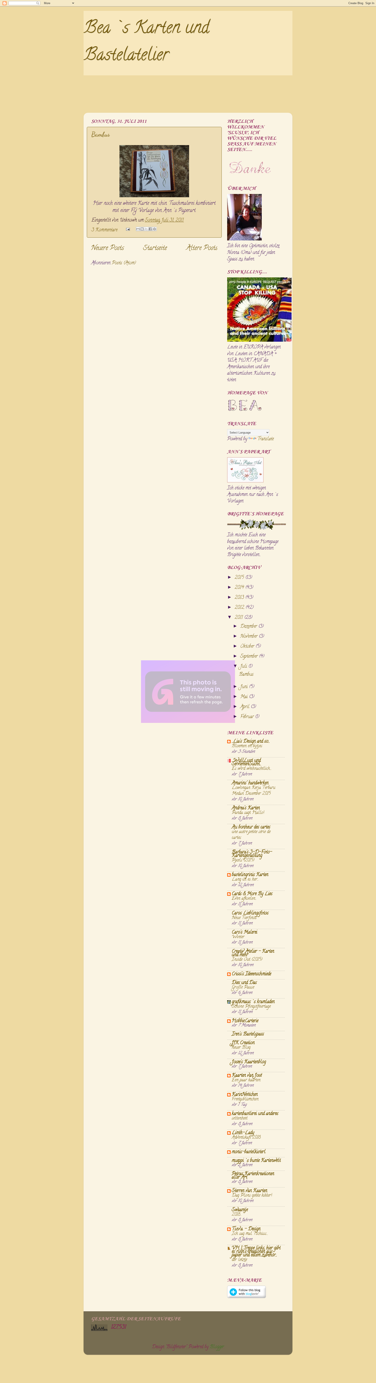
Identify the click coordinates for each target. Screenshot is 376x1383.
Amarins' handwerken (250, 783)
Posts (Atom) (124, 263)
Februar (247, 717)
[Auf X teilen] (146, 229)
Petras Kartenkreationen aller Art (253, 1175)
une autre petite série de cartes (251, 834)
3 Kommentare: (105, 230)
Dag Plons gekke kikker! (252, 1195)
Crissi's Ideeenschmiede (251, 974)
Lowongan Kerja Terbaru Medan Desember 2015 (253, 790)
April (245, 707)
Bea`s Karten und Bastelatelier (146, 43)
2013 (240, 597)
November (249, 636)
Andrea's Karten (246, 808)
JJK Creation (243, 1043)
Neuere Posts (107, 248)
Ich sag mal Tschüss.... (250, 1233)
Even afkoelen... (244, 898)
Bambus (100, 134)
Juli (244, 666)
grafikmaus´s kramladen (253, 1002)
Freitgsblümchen (245, 1099)
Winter (238, 937)
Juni (244, 687)
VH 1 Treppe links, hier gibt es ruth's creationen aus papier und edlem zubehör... (256, 1252)
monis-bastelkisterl (248, 1152)
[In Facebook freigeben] (150, 229)
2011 (239, 617)
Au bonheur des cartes (251, 827)
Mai (244, 697)
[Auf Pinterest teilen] (154, 229)
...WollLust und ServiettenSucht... (246, 762)
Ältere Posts (201, 248)
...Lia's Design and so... (251, 741)
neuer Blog (241, 1047)
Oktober (247, 646)
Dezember (249, 626)
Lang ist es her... (245, 879)
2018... (237, 1214)
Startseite (155, 248)
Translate (265, 439)
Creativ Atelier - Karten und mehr (253, 953)
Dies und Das (244, 983)
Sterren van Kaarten (249, 1191)
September (249, 656)
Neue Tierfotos (244, 917)
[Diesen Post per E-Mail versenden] (138, 229)
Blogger (217, 1347)
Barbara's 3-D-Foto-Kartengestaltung (252, 854)
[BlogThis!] (142, 229)
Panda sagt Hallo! (248, 812)
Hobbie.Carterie (245, 1021)
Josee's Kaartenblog (249, 1062)
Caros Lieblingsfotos (250, 913)
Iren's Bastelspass (248, 1034)
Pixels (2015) (243, 860)
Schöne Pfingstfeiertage (251, 1006)
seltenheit (239, 1118)
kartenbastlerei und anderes (255, 1114)
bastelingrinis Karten (250, 875)
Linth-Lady (243, 1133)
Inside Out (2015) (247, 959)
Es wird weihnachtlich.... (252, 768)
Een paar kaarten (246, 1080)
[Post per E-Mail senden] (127, 230)
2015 (240, 577)
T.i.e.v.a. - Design (246, 1229)
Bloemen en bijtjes (247, 746)
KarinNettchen (245, 1094)
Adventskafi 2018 (246, 1137)
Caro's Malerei (244, 932)
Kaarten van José (247, 1075)
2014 (240, 587)
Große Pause (243, 987)
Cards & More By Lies (252, 894)
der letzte (239, 1259)
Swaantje (240, 1210)
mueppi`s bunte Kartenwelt (256, 1160)
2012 (240, 607)
